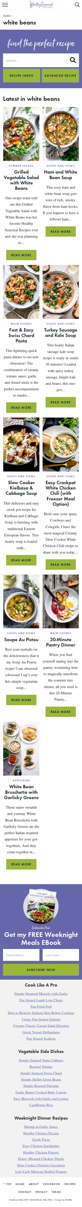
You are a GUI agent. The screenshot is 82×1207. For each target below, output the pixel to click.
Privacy (41, 1192)
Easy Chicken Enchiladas (41, 1145)
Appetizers (21, 780)
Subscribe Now (41, 970)
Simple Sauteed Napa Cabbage (41, 1060)
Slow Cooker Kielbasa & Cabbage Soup (21, 487)
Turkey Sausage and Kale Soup (60, 332)
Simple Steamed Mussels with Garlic (41, 993)
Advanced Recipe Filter (60, 78)
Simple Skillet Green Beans (41, 1079)
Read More (23, 256)
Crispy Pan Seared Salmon (41, 1019)
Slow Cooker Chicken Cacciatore (41, 1165)
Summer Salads (21, 165)
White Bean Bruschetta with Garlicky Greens (21, 791)
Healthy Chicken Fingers (41, 1152)
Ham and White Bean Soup (60, 174)
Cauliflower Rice (41, 1104)
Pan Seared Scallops (41, 1038)
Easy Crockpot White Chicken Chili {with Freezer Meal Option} (61, 493)
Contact (24, 1192)
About (34, 1184)
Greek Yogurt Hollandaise (41, 1031)
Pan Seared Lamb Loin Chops (41, 999)
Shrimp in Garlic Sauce (41, 1126)
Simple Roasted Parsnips (41, 1085)
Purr (68, 1199)
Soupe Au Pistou (21, 639)
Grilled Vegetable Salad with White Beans (21, 180)
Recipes (70, 1184)
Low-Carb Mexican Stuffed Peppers (41, 1171)
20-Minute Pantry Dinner (60, 642)
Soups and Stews (61, 165)
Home (7, 15)
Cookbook (52, 1184)
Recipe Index (21, 76)
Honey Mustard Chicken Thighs (41, 1158)
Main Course (21, 323)
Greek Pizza (41, 1139)
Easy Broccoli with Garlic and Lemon (41, 1098)
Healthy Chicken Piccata (41, 1132)
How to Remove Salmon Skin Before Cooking (41, 1012)
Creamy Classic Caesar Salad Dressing (41, 1025)
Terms (56, 1192)
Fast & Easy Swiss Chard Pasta (21, 335)
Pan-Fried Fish (41, 1006)
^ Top (7, 1184)
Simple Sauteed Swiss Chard (41, 1072)
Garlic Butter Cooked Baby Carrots (41, 1092)
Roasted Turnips (41, 1066)
